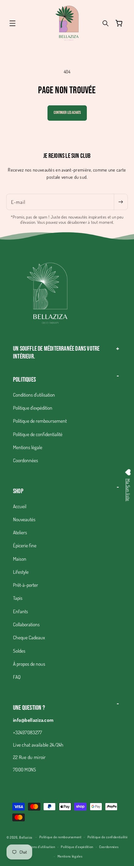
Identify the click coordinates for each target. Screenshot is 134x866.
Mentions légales (70, 856)
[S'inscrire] (120, 202)
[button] (12, 23)
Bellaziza (26, 837)
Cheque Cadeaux (29, 637)
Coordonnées (25, 460)
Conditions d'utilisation (34, 394)
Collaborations (26, 624)
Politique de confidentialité (37, 434)
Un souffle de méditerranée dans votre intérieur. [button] (56, 352)
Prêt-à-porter (25, 585)
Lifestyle (21, 572)
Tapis (17, 598)
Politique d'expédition (32, 407)
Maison (19, 558)
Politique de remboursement (40, 421)
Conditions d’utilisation (38, 846)
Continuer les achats (67, 112)
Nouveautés (24, 519)
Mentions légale (27, 447)
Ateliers (20, 532)
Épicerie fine (24, 545)
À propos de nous (29, 664)
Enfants (20, 611)
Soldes (19, 650)
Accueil (19, 506)
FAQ (16, 677)
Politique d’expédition (77, 846)
